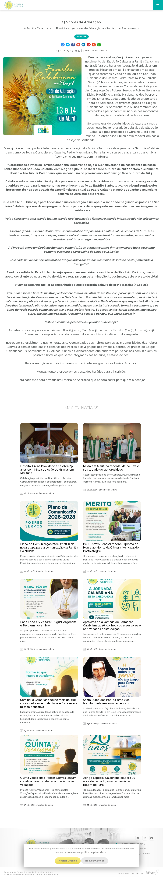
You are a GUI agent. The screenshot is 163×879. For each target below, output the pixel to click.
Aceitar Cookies (68, 860)
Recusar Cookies (94, 860)
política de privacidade (93, 852)
